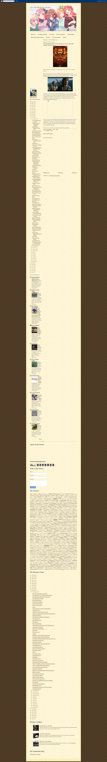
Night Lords (63, 542)
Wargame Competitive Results (37, 37)
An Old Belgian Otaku (40, 7)
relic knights (45, 548)
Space (46, 553)
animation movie (47, 498)
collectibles (32, 509)
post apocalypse (39, 547)
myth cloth (72, 540)
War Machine (41, 563)
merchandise (55, 537)
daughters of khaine (33, 513)
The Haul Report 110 (36, 240)
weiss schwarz (69, 566)
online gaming (63, 543)
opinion (69, 543)
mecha (65, 536)
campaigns (32, 506)
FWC (71, 522)
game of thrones (43, 524)
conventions (32, 510)
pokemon (32, 547)
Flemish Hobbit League (58, 521)
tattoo (34, 557)
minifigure (49, 539)
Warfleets (50, 563)
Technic (42, 557)
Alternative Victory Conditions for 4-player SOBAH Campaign (35, 279)
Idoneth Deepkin (33, 530)
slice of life (32, 553)
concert (60, 509)
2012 (32, 269)
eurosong (55, 517)
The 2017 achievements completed (36, 121)
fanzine (73, 519)
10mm (35, 494)
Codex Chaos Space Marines (35, 238)
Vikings (57, 561)
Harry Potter (32, 527)
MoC (73, 539)
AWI (71, 498)
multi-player (45, 540)
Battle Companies (55, 500)
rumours (38, 550)
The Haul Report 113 (36, 157)
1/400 (31, 494)
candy (38, 506)
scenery (68, 550)
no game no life (34, 543)
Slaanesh (72, 551)
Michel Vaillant (69, 537)
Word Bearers (66, 567)
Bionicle (53, 501)
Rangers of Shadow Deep (72, 547)
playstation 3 (71, 545)
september (34, 249)
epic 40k (40, 517)
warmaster (33, 566)
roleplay (65, 548)
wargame (56, 563)
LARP (41, 533)
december (34, 118)
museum (50, 540)
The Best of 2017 (35, 155)
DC (43, 513)
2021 (32, 111)
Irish (33, 531)
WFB (31, 567)
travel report (58, 560)
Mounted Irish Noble (36, 244)
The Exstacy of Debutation (35, 167)
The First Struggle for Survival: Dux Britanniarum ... (36, 162)
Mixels (64, 539)
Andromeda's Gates (73, 496)
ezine (46, 519)
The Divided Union (35, 202)
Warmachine (75, 564)
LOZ (44, 534)
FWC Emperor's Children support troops (36, 153)
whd (35, 567)
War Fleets (35, 563)
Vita (67, 561)
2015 (32, 264)
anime (55, 498)
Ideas (75, 528)
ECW (56, 516)
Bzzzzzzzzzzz (39, 411)
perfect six (55, 545)
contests (74, 509)
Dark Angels (57, 512)
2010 (32, 272)
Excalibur (74, 517)
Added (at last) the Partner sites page (40, 612)
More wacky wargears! (39, 345)
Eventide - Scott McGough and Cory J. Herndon (36, 234)
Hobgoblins (40, 528)
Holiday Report (53, 528)
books (65, 503)
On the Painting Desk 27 (36, 133)
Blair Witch (34, 201)
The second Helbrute (36, 159)
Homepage (60, 172)
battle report (63, 500)
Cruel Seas (32, 512)
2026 (32, 103)
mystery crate (65, 540)
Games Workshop (55, 524)
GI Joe (70, 524)
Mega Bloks (43, 537)
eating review (47, 516)
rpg (75, 548)
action (41, 495)
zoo (74, 569)
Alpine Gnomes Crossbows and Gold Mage (36, 140)
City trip (45, 507)
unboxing (74, 560)
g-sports (32, 524)
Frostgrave (44, 522)
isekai (45, 531)
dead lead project (35, 409)
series (51, 130)
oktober (33, 247)
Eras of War (46, 517)
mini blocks (45, 539)
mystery (59, 540)
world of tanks (73, 567)
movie (37, 540)
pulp (64, 547)
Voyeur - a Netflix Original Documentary (37, 213)
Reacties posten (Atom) (55, 175)
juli (33, 252)
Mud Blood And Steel (36, 423)
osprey (37, 545)
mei (33, 255)
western (74, 566)
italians (50, 531)
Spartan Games (57, 553)
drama (39, 514)
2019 (32, 114)
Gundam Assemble (57, 525)
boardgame (45, 503)
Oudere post (74, 172)
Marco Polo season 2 (36, 185)
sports (69, 553)
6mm (67, 494)
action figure (47, 495)
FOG (65, 521)
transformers (51, 560)
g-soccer (75, 522)
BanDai (37, 500)
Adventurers (67, 495)
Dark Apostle (34, 236)
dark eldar (63, 512)
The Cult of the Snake (36, 217)
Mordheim (32, 540)
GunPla (69, 525)
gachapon (36, 524)
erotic (51, 517)
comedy (40, 509)
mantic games (45, 536)
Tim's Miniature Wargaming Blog (35, 306)
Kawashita (69, 531)
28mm (50, 494)
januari (33, 261)
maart (33, 258)
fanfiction (50, 519)
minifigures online (56, 539)
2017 (32, 117)
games (48, 524)
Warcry (46, 563)
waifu (31, 563)
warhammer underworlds (56, 564)
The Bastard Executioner (36, 130)
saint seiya (49, 550)
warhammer (71, 563)
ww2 (56, 569)
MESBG (61, 537)
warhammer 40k (34, 564)
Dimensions (49, 513)
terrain (46, 557)
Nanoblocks (32, 542)
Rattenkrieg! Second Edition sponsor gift (36, 174)
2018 (32, 115)
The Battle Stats (70, 34)
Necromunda (47, 542)
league (45, 533)
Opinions (75, 543)
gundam (43, 525)
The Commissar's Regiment (35, 225)
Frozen (33, 138)
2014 (32, 266)
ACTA (37, 495)
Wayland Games (58, 566)
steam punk (33, 556)
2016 (32, 263)
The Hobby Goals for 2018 (38, 640)
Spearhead (64, 553)
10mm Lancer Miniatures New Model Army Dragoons (36, 149)
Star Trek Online (42, 554)
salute (56, 550)
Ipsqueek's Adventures (72, 530)
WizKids (50, 567)
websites (64, 566)
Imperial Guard (42, 530)
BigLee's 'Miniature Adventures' (35, 326)
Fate (31, 521)
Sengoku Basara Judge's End (39, 678)
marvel (51, 536)
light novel (57, 533)
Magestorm (34, 169)
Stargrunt (75, 554)
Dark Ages (51, 512)
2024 (32, 106)
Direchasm (56, 513)
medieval (31, 537)
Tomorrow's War (69, 558)
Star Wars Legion (59, 554)
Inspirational (57, 530)
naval (42, 542)
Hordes (60, 528)
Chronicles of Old (34, 507)
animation (40, 498)
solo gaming (39, 553)
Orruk (34, 545)
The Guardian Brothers (36, 135)
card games (42, 506)
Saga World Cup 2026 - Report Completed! (40, 396)
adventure (61, 495)
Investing (64, 530)
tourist (75, 558)
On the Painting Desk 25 (36, 191)
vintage (62, 561)
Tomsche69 (34, 97)
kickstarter (74, 531)
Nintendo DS (74, 542)
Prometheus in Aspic (35, 375)
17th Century (45, 494)
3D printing (57, 494)
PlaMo (66, 545)
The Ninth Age (60, 557)
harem (74, 525)
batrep (47, 500)
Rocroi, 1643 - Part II (39, 363)
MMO (68, 539)
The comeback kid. (39, 425)
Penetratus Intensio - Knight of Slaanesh (36, 177)
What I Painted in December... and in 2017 (36, 128)
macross (63, 534)
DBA (39, 513)
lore (40, 534)
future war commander (63, 522)
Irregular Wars (34, 343)
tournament (32, 560)
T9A (73, 556)
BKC (57, 501)
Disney (61, 513)
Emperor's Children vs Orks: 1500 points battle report (36, 209)
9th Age (72, 494)
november (34, 246)
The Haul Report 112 (36, 189)
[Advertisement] (36, 63)
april (33, 256)
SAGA (43, 550)
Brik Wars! (46, 504)
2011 (32, 270)
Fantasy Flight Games (66, 519)
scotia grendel (39, 551)
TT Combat (69, 560)
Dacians (46, 512)
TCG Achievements (56, 37)
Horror (65, 528)
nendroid (51, 542)
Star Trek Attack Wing (34, 554)
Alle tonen (40, 439)
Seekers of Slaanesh (35, 151)
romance (71, 548)
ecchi (52, 516)
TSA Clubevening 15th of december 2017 (37, 188)
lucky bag (48, 534)
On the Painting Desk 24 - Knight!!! (40, 662)
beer (40, 501)
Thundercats (50, 558)
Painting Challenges (61, 34)
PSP (61, 547)
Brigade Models (40, 504)
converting (40, 510)
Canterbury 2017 (35, 143)
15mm (39, 494)
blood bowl (38, 503)
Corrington (51, 510)
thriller (44, 558)
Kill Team (32, 533)
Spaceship (51, 553)
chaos (60, 506)
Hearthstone (61, 527)
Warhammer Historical (45, 564)
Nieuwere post (46, 172)
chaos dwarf (68, 506)
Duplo (72, 514)
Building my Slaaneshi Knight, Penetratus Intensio (36, 220)
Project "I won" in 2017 (36, 136)
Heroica (66, 527)
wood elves (59, 567)
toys (38, 560)
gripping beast (74, 524)
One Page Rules (57, 543)
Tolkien (61, 558)
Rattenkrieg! (34, 548)
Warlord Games (68, 564)
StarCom (65, 554)
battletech (31, 501)
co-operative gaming (72, 507)
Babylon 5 (75, 498)
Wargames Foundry (63, 563)
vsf (75, 561)
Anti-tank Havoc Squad (36, 227)
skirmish (66, 551)
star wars (50, 554)
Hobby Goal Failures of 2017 (39, 648)
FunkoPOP (55, 522)
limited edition (64, 533)
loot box (72, 533)
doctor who (72, 513)
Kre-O (36, 533)
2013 (32, 267)
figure (34, 521)
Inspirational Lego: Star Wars (46, 725)
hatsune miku (40, 527)
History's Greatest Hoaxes (36, 228)
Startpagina (33, 34)
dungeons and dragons (64, 514)
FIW (44, 521)
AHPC (46, 496)
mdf (61, 536)
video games (50, 561)
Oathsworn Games (49, 543)
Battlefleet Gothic (73, 500)
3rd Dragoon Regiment (39, 293)
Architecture (64, 498)
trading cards (44, 560)
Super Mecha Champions (44, 556)
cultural (36, 512)
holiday (46, 528)
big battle (45, 501)
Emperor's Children (72, 516)
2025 (32, 105)
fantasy (55, 519)
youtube (67, 569)
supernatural (62, 556)
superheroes (53, 556)
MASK (57, 536)
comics (47, 509)
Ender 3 (34, 517)
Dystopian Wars (40, 516)
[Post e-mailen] (57, 129)
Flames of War (50, 521)
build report (52, 504)
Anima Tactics (34, 498)
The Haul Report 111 (36, 199)
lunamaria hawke (55, 534)
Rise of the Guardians (36, 132)
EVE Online (61, 517)
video (45, 561)
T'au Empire (69, 556)
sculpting (44, 551)
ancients (65, 496)
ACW (52, 495)
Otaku (42, 545)
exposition (42, 519)
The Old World (68, 557)
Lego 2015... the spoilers (45, 733)
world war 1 (41, 569)
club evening (60, 507)
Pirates (60, 545)
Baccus (33, 500)
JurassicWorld (62, 531)
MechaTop (72, 536)
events (66, 517)
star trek (73, 553)
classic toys (52, 507)
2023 (32, 108)
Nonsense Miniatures (41, 543)
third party (40, 558)
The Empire (52, 557)
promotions (56, 547)
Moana (33, 196)
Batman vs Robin (35, 222)
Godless (33, 172)
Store (37, 556)
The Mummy (34, 158)
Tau (37, 557)
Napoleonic (37, 542)
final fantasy (40, 521)
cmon (66, 507)
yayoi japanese (62, 569)
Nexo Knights (57, 542)
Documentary (33, 514)
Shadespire (61, 551)
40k (63, 494)
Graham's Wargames (36, 277)
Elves (65, 516)
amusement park (59, 496)
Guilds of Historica (35, 525)
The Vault (48, 37)
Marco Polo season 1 (36, 195)
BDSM (36, 501)
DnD (66, 513)
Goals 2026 (51, 34)
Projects (52, 547)
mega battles (37, 537)
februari (33, 259)
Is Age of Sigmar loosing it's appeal (36, 215)
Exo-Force (37, 519)
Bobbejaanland (53, 503)
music (55, 540)
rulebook (32, 550)
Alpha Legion (52, 496)
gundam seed (63, 525)
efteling (60, 516)
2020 (32, 112)
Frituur (37, 522)
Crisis (74, 510)
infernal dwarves (49, 530)
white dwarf (40, 567)
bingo (49, 501)
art (67, 498)
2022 (32, 109)
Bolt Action (60, 503)
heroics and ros (72, 527)
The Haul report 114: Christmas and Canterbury (36, 124)
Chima (76, 506)
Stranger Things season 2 (36, 204)
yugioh (71, 569)
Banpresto (42, 500)
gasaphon (65, 524)
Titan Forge (55, 558)
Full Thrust (50, 522)
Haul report (48, 527)
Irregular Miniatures (39, 531)
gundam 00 (50, 525)
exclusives (32, 519)
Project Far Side (46, 547)
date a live (74, 512)
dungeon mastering (52, 514)
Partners (64, 37)
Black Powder (69, 501)
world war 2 (47, 569)
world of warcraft (33, 569)
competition (54, 509)
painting (46, 545)
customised (41, 512)
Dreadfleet (45, 514)
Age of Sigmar (37, 496)
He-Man (56, 527)
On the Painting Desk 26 (36, 165)
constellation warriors (67, 509)
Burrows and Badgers (62, 504)
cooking (45, 510)
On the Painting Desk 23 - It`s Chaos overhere (37, 242)
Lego (49, 533)
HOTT (70, 528)
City (40, 507)
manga (38, 536)
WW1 (53, 569)
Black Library (62, 501)
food (68, 521)
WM (54, 567)
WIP (46, 567)
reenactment (39, 548)
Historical (47, 130)
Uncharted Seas (35, 561)
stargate (71, 554)
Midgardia (38, 539)
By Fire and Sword (73, 504)
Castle (55, 506)
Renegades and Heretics (52, 548)
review (59, 548)
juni (33, 253)
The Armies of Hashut (42, 34)
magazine (68, 534)
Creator (62, 510)
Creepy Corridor (68, 510)
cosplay (56, 510)
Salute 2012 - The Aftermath (46, 741)
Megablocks (49, 537)
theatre (35, 558)
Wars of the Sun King (49, 566)
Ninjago (68, 542)
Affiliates (71, 495)
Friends (33, 522)
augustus (34, 250)
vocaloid (72, 561)
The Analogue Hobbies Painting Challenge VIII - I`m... (36, 180)
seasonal (49, 551)
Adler (57, 495)
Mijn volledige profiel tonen (35, 99)
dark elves (68, 512)
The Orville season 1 (36, 198)
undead (41, 561)
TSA (63, 560)
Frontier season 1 (35, 170)
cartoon (49, 506)
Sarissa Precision (62, 550)
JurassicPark (56, 531)
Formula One (74, 521)
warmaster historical (40, 566)
